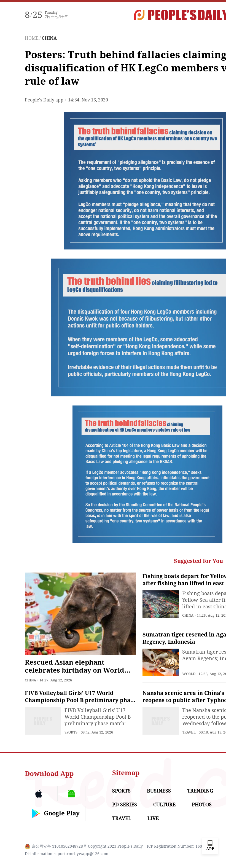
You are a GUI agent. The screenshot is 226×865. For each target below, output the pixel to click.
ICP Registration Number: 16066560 (180, 846)
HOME (32, 38)
